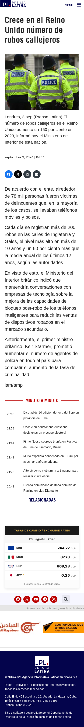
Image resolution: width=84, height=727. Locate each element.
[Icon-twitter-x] (27, 599)
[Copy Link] (27, 174)
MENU (69, 5)
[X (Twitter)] (18, 174)
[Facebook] (9, 174)
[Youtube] (35, 599)
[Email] (37, 174)
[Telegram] (45, 599)
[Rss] (53, 599)
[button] (66, 599)
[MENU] (79, 4)
